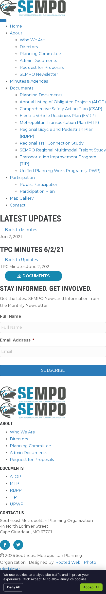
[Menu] (3, 20)
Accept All (91, 587)
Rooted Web (68, 562)
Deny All (13, 587)
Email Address (17, 340)
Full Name (10, 316)
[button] (18, 229)
